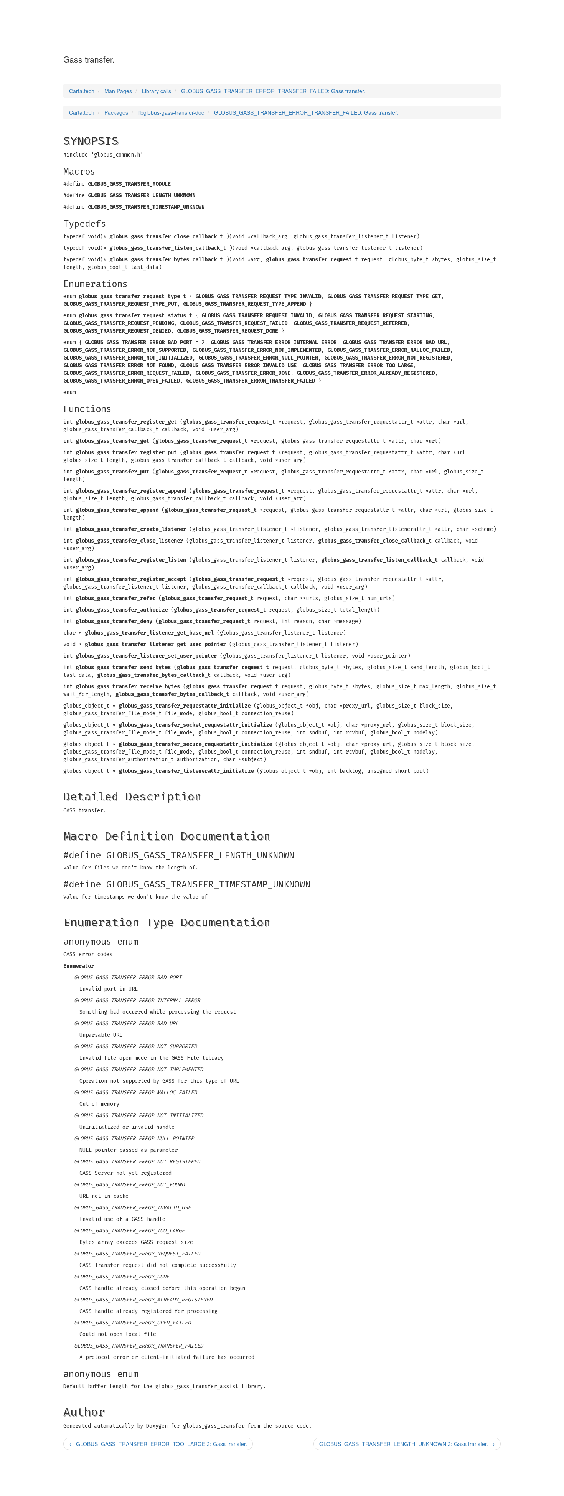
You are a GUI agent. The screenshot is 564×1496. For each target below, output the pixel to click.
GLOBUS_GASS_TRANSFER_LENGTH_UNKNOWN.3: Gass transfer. (407, 1444)
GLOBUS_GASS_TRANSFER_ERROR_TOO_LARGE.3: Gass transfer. (158, 1444)
